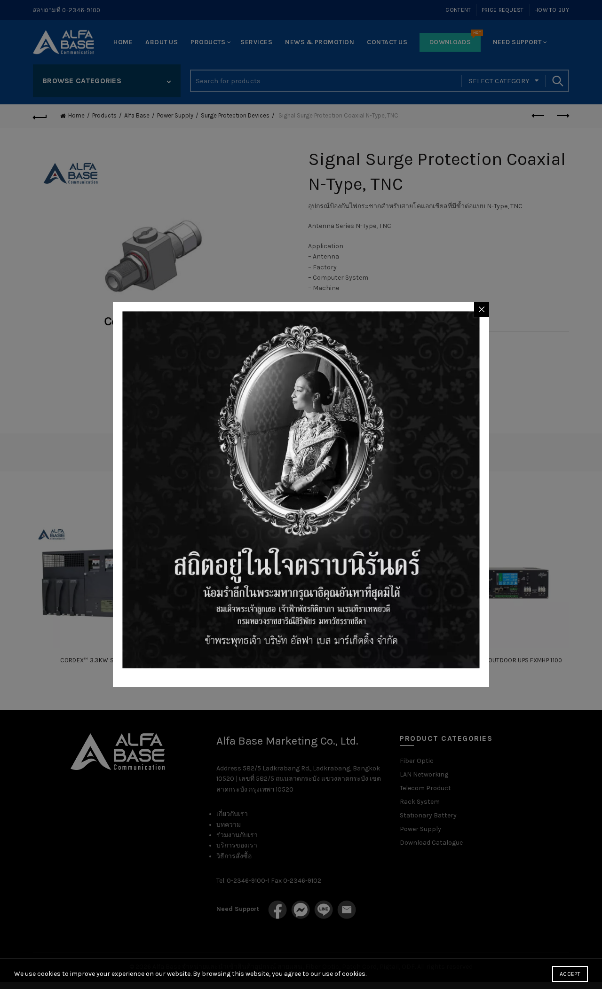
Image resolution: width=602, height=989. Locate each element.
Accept (570, 974)
